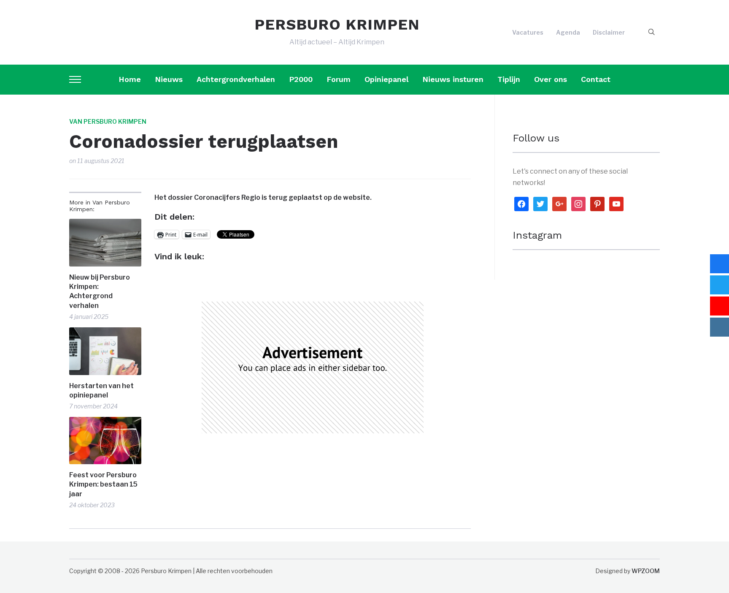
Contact (595, 79)
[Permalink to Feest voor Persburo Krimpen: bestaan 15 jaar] (105, 440)
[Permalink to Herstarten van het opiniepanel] (105, 351)
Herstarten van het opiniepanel (101, 390)
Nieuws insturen (452, 79)
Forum (339, 79)
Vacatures (527, 32)
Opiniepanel (386, 79)
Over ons (550, 79)
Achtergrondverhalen (236, 79)
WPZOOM (646, 570)
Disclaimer (609, 32)
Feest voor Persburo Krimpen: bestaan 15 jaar (103, 484)
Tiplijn (508, 79)
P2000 (301, 79)
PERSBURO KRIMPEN (337, 24)
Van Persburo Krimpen (107, 121)
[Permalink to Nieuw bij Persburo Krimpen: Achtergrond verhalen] (105, 243)
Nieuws (169, 79)
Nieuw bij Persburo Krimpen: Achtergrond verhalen (99, 291)
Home (130, 79)
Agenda (568, 32)
